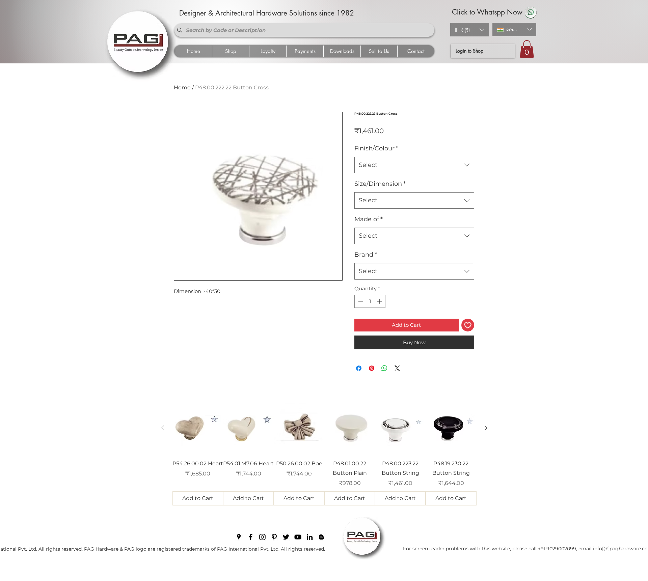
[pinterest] (274, 537)
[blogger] (321, 537)
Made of (368, 219)
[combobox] (414, 165)
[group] (324, 454)
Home (182, 87)
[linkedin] (309, 537)
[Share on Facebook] (359, 368)
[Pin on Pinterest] (372, 368)
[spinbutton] (370, 301)
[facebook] (250, 537)
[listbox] (469, 29)
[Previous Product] (163, 428)
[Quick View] (197, 428)
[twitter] (286, 537)
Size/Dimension (380, 183)
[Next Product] (486, 428)
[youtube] (298, 537)
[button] (469, 29)
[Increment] (380, 301)
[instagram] (262, 537)
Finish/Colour (376, 148)
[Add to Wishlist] (468, 325)
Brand (365, 254)
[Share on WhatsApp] (384, 368)
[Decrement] (359, 301)
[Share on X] (397, 368)
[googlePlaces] (239, 537)
